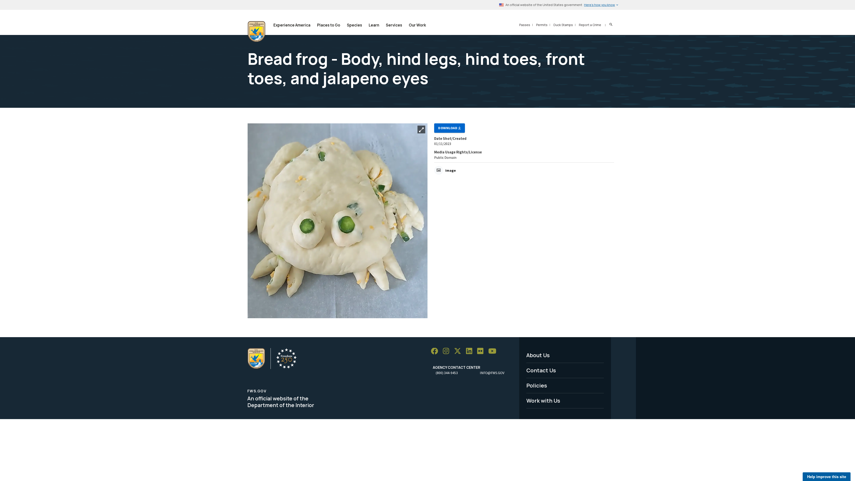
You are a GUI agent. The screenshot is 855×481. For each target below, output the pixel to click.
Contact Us (541, 370)
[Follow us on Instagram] (447, 351)
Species (354, 25)
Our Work (417, 25)
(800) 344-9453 (447, 373)
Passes (524, 25)
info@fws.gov (492, 373)
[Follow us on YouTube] (493, 351)
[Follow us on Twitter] (459, 351)
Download (448, 128)
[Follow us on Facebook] (436, 351)
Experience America (291, 25)
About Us (538, 355)
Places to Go (328, 25)
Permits (542, 25)
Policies (536, 385)
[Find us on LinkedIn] (470, 351)
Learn (374, 25)
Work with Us (543, 400)
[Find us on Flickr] (482, 351)
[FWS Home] (256, 31)
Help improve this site (826, 476)
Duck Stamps (563, 25)
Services (394, 25)
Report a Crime (590, 25)
